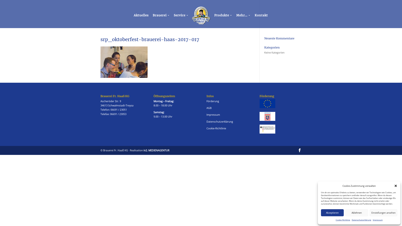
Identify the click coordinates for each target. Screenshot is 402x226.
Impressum (378, 220)
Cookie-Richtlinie (343, 220)
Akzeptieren (332, 212)
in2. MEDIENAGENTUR (156, 150)
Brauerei (160, 15)
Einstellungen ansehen (383, 212)
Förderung (212, 101)
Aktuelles (141, 15)
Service (179, 15)
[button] (395, 185)
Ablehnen (357, 212)
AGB (209, 108)
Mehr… (241, 15)
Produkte (221, 15)
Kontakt (261, 15)
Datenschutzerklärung (361, 220)
